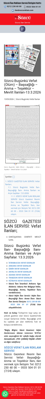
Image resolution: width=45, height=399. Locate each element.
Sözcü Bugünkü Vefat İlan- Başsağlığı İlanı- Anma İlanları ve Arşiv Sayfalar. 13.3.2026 (24, 190)
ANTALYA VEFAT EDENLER (20, 272)
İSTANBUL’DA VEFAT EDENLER (22, 263)
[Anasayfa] (22, 17)
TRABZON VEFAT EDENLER (20, 277)
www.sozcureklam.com (13, 393)
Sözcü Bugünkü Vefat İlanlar (28, 99)
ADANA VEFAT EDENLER (19, 275)
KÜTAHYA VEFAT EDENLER (20, 280)
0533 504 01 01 (33, 6)
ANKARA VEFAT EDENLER (20, 266)
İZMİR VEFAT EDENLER (18, 268)
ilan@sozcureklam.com (23, 10)
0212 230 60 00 (13, 6)
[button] (14, 177)
